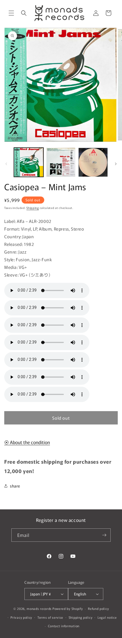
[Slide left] (6, 164)
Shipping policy (80, 617)
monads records (39, 608)
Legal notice (107, 617)
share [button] (15, 486)
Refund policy (98, 608)
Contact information (63, 626)
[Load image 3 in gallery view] (93, 162)
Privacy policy (21, 617)
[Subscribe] (104, 535)
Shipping (32, 208)
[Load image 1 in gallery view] (28, 162)
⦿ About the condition (27, 442)
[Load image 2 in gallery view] (61, 162)
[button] (11, 13)
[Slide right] (116, 164)
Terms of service (50, 617)
